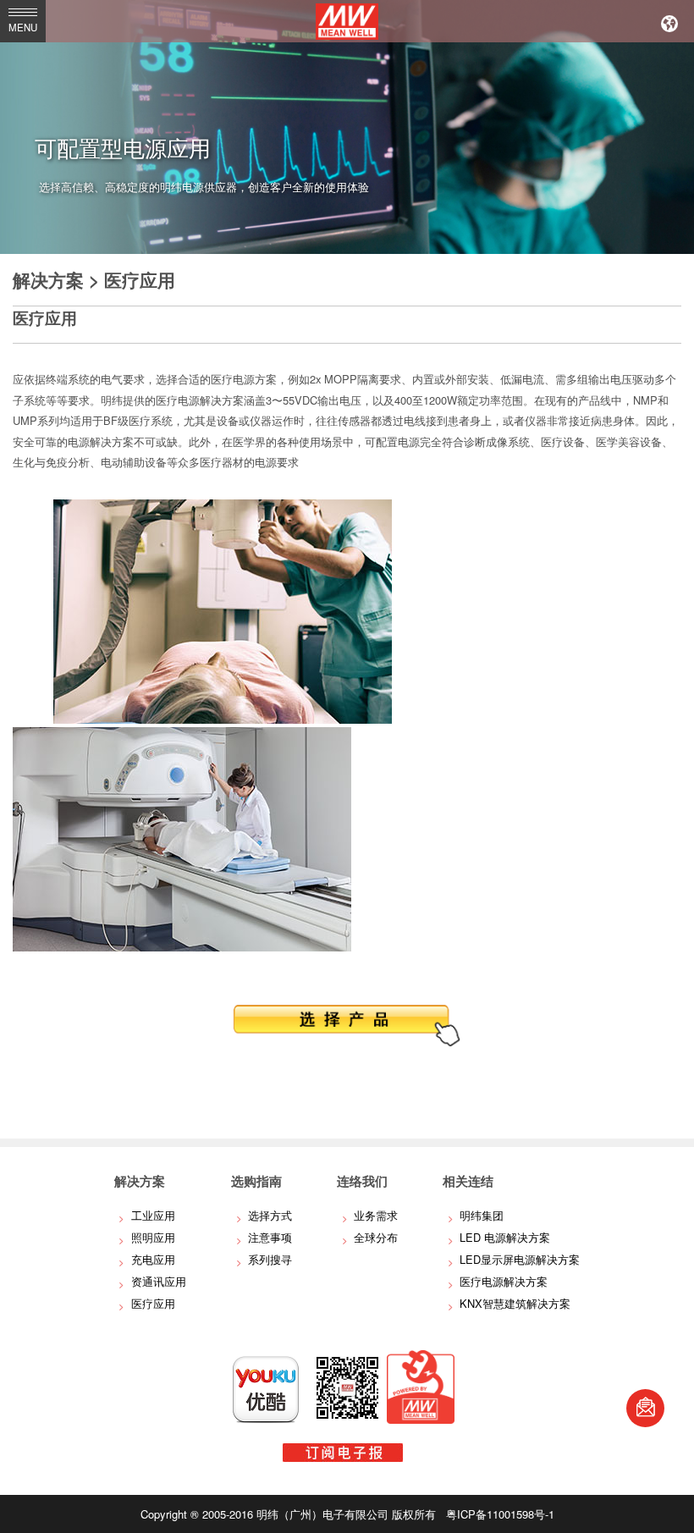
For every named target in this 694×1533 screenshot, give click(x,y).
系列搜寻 (270, 1259)
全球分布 (376, 1237)
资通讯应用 (158, 1281)
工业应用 (153, 1215)
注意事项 (270, 1237)
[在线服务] (645, 1408)
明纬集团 (482, 1215)
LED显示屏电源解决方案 (520, 1259)
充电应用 (153, 1259)
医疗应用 (153, 1303)
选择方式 (270, 1215)
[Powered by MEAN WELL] (420, 1419)
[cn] (669, 21)
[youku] (266, 1419)
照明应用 (153, 1237)
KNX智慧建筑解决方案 (515, 1303)
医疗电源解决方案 (504, 1281)
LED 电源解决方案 (505, 1237)
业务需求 (376, 1215)
